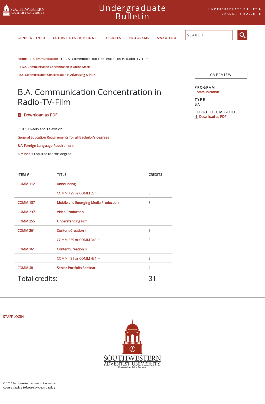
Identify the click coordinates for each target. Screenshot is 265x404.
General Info (32, 38)
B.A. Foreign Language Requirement (45, 145)
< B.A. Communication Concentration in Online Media (54, 67)
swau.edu (167, 38)
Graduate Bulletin (242, 14)
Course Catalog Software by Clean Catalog (29, 387)
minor (25, 154)
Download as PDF (40, 115)
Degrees (113, 38)
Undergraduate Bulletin (235, 9)
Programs (139, 38)
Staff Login (13, 316)
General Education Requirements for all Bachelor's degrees (63, 137)
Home (22, 59)
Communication (45, 59)
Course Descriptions (75, 38)
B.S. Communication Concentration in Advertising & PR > (57, 75)
